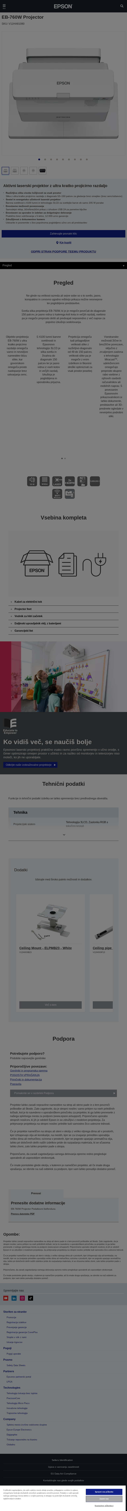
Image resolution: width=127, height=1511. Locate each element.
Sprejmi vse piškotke (104, 1492)
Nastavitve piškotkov (104, 1506)
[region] (63, 1498)
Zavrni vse (104, 1499)
